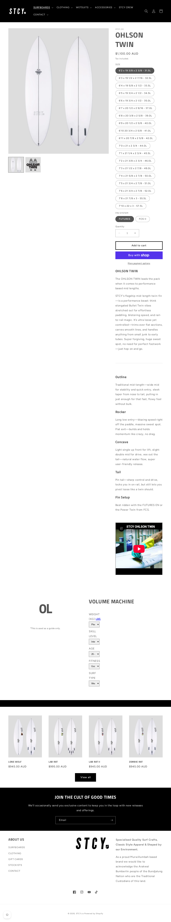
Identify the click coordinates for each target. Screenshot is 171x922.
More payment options (139, 263)
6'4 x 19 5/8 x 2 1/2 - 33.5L (135, 85)
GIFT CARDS (15, 859)
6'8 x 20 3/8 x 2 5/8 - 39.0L (135, 115)
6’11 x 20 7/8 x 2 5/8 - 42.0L (136, 138)
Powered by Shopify (93, 913)
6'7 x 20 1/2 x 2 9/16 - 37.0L (135, 108)
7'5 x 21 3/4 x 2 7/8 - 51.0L (135, 183)
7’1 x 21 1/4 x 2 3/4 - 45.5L (135, 153)
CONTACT (14, 871)
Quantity (119, 226)
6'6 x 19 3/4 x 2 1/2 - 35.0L (135, 100)
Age (92, 648)
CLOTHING (14, 853)
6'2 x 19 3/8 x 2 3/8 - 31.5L (135, 70)
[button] (43, 7)
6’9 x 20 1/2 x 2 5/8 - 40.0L (135, 123)
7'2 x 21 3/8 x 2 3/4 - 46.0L (135, 160)
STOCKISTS (15, 865)
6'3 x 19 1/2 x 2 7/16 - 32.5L (135, 78)
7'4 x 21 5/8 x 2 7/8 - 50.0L (135, 175)
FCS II (142, 219)
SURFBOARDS (16, 847)
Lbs (98, 619)
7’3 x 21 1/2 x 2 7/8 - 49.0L (135, 168)
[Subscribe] (111, 820)
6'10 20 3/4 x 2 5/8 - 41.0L (135, 130)
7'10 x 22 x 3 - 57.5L (131, 206)
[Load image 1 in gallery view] (16, 164)
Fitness (94, 661)
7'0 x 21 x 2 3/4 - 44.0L (133, 145)
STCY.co (80, 913)
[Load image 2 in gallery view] (33, 164)
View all (85, 777)
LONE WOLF (15, 761)
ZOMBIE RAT (136, 761)
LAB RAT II (94, 761)
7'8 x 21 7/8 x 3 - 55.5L (132, 198)
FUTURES (124, 219)
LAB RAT (53, 761)
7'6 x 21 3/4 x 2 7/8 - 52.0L (135, 190)
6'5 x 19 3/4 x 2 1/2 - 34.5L (135, 93)
